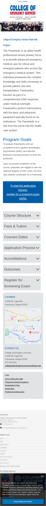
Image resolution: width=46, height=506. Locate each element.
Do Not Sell (3, 460)
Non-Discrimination (6, 457)
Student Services (16, 17)
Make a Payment (30, 17)
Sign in (20, 1)
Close (42, 476)
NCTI (1, 438)
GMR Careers (4, 445)
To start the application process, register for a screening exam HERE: (23, 192)
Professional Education (14, 392)
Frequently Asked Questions (17, 382)
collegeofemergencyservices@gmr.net (15, 428)
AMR (1, 441)
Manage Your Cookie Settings (10, 466)
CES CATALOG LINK (14, 379)
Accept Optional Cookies (23, 501)
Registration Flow (12, 385)
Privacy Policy (4, 463)
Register (25, 1)
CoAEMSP (3, 448)
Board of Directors (23, 19)
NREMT (2, 454)
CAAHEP (3, 451)
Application (9, 389)
